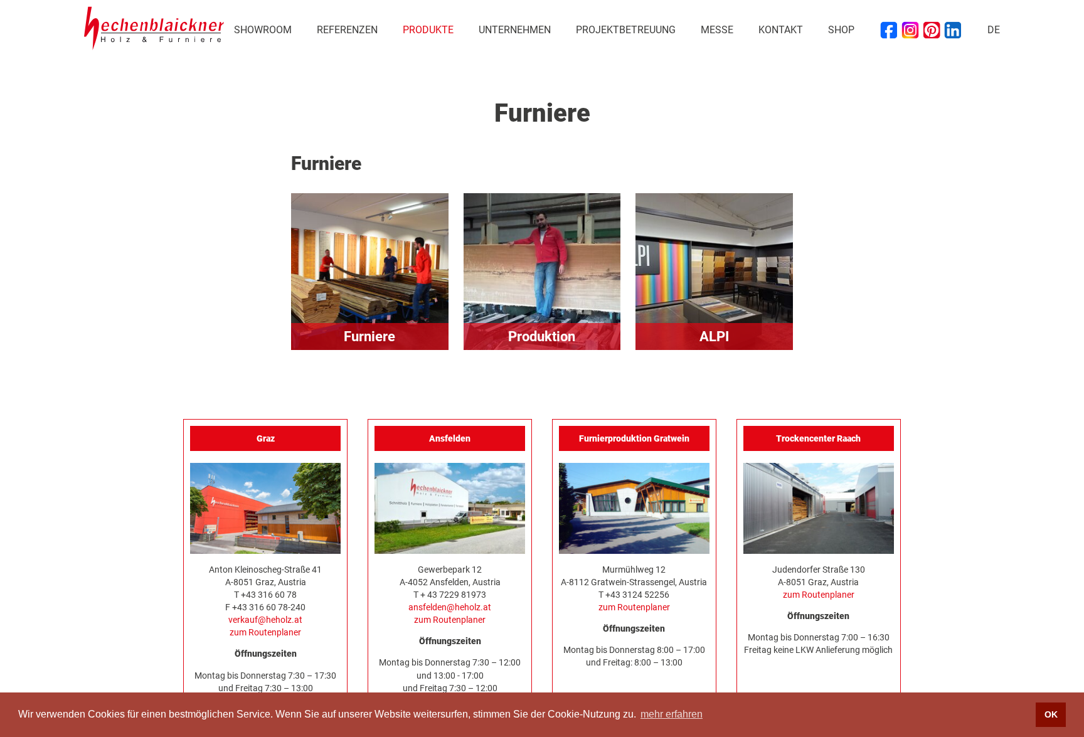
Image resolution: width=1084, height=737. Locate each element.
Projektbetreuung (626, 30)
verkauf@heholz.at (265, 620)
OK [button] (1051, 714)
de (993, 30)
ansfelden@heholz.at (449, 607)
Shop (841, 30)
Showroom (263, 30)
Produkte (428, 30)
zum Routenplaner (265, 632)
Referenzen (347, 30)
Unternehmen (515, 30)
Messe (717, 30)
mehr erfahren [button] (671, 714)
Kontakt (780, 30)
